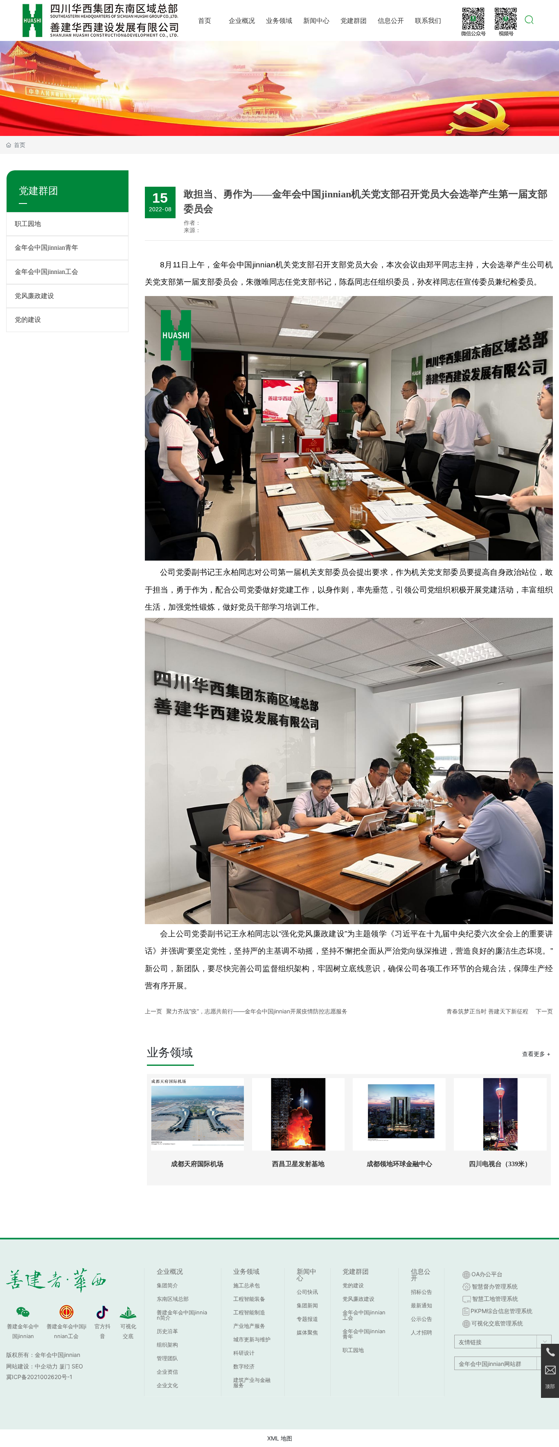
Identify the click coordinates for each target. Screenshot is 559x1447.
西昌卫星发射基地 (298, 1163)
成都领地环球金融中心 (399, 1163)
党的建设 (28, 319)
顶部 (550, 1386)
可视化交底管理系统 (497, 1323)
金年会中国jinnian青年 (46, 247)
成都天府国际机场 (197, 1163)
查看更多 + (536, 1053)
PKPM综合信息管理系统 (501, 1310)
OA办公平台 (487, 1274)
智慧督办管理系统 (495, 1286)
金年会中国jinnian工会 (46, 271)
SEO (77, 1366)
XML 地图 (279, 1438)
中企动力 (46, 1366)
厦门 (64, 1366)
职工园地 (28, 223)
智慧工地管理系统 (495, 1298)
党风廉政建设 (34, 295)
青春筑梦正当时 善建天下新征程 (487, 1011)
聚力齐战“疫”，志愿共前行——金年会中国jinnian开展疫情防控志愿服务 (256, 1011)
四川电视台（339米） (500, 1163)
